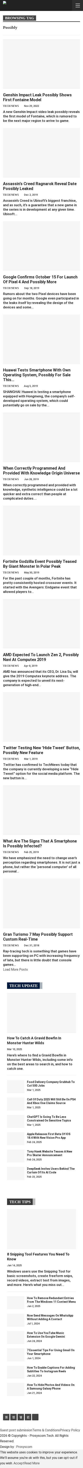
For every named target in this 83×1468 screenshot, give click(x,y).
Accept (18, 1463)
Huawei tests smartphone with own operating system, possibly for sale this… (37, 375)
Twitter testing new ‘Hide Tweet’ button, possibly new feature (41, 750)
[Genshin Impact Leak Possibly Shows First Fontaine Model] (41, 64)
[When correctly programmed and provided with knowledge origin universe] (41, 437)
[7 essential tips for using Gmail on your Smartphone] (15, 1354)
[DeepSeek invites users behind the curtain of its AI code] (15, 1173)
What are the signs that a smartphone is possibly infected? (40, 843)
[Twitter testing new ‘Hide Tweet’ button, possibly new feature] (41, 717)
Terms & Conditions (46, 1430)
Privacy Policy (70, 1430)
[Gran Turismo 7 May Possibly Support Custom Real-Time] (41, 903)
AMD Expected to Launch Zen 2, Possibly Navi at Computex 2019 (41, 657)
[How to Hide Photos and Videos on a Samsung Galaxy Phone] (15, 1389)
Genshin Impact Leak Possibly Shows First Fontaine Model (37, 97)
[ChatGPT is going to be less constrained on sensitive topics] (15, 1121)
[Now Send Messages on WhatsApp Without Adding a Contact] (15, 1320)
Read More (32, 1463)
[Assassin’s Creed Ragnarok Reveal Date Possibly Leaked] (41, 152)
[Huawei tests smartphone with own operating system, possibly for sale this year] (41, 339)
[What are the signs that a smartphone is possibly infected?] (41, 810)
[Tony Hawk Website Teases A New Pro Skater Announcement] (15, 1156)
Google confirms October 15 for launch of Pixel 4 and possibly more (40, 279)
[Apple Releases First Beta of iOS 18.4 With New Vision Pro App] (15, 1138)
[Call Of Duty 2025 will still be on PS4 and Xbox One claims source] (15, 1104)
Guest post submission (16, 1430)
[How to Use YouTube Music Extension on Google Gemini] (15, 1337)
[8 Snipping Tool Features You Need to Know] (41, 1229)
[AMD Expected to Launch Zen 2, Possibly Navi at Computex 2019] (41, 623)
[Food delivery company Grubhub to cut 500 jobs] (15, 1086)
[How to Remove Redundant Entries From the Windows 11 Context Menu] (15, 1302)
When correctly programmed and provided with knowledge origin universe (41, 470)
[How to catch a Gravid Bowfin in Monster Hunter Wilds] (41, 1013)
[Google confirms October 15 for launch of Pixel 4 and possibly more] (41, 246)
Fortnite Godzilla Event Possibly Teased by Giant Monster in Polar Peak (40, 564)
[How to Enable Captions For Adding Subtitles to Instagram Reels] (15, 1372)
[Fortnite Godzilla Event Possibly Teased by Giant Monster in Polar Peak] (41, 530)
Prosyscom (24, 1447)
